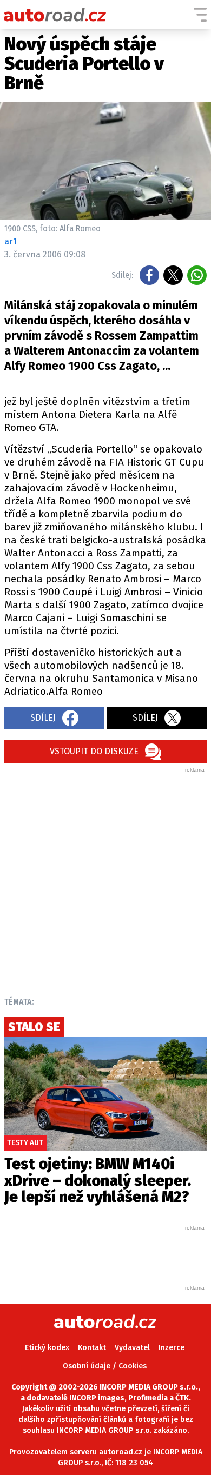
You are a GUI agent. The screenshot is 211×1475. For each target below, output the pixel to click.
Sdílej (43, 718)
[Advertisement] (105, 879)
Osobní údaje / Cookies (105, 1366)
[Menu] (200, 15)
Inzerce (171, 1347)
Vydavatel (132, 1347)
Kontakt (92, 1347)
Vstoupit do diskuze (94, 751)
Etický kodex (47, 1347)
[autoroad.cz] (55, 14)
